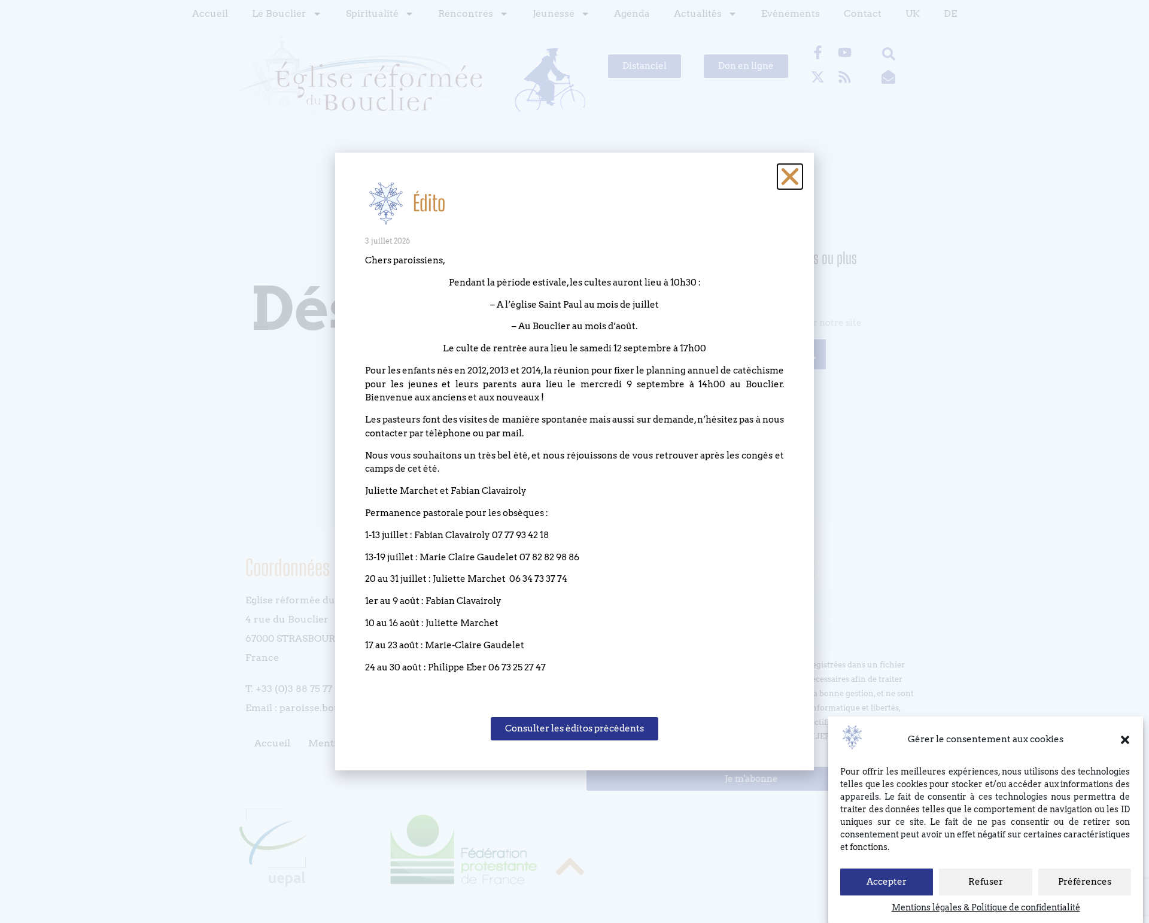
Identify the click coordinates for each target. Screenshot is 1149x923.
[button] (1125, 740)
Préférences (1084, 882)
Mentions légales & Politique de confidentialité (986, 907)
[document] (574, 461)
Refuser (985, 882)
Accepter (887, 882)
